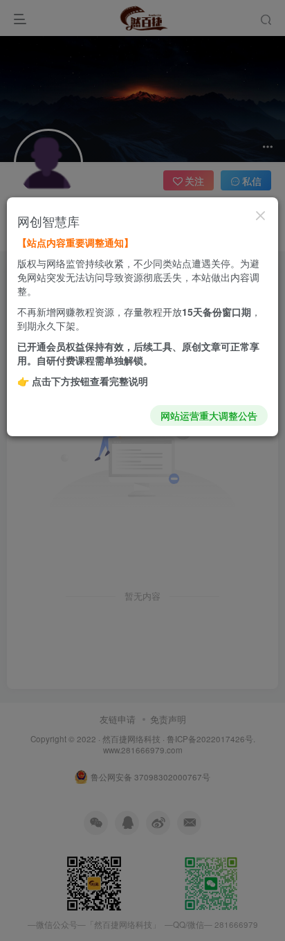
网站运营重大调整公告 (208, 415)
